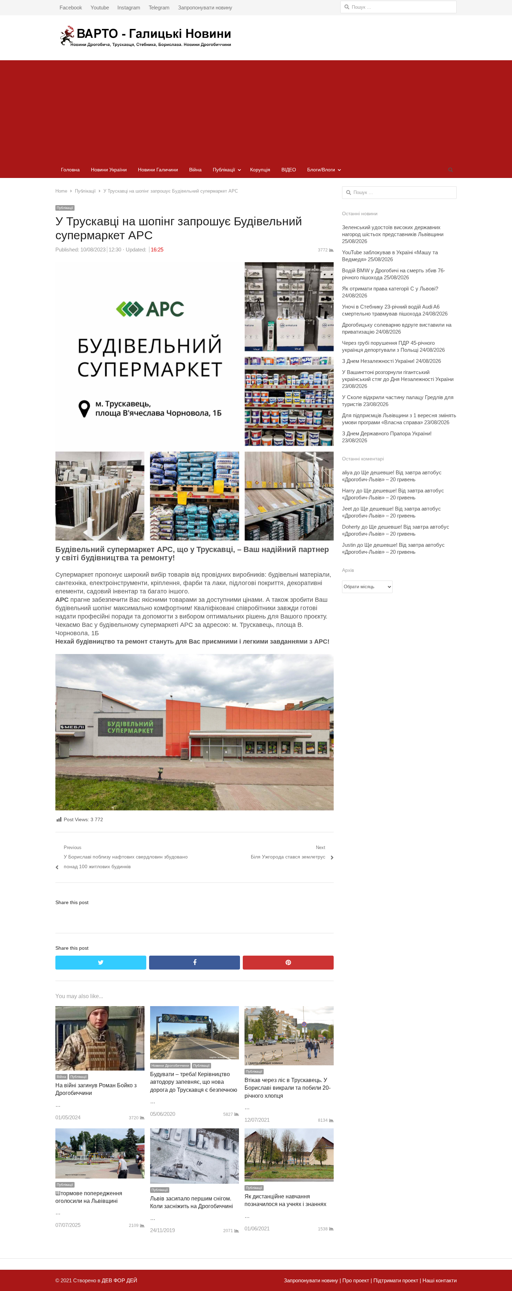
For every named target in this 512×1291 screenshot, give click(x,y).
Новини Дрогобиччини (170, 1065)
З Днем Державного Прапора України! (387, 433)
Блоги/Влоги (321, 169)
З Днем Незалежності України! (378, 361)
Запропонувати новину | (312, 1280)
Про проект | (356, 1280)
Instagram (128, 7)
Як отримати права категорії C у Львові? (390, 288)
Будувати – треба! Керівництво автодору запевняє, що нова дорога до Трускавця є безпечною (193, 1082)
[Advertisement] (256, 109)
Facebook (71, 7)
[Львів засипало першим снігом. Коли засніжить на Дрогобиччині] (194, 1133)
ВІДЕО (288, 169)
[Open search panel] (450, 169)
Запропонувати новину (205, 7)
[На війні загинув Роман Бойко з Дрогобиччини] (100, 1011)
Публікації (224, 169)
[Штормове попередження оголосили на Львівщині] (100, 1133)
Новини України (109, 169)
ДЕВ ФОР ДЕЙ (119, 1280)
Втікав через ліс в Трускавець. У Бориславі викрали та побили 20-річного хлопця (288, 1088)
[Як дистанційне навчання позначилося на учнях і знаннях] (289, 1133)
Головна (70, 169)
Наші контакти (439, 1280)
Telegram (159, 7)
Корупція (260, 169)
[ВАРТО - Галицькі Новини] (256, 36)
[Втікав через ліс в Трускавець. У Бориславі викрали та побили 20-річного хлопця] (289, 1011)
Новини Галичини (158, 169)
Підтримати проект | (396, 1280)
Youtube (100, 7)
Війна (195, 169)
